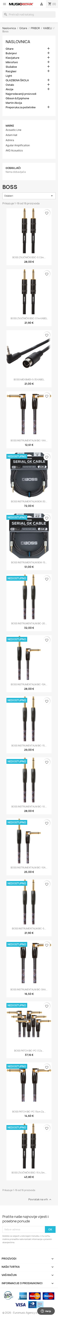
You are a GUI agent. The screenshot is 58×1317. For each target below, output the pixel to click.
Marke (10, 125)
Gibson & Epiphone (17, 98)
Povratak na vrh (40, 1199)
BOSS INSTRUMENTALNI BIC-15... (29, 745)
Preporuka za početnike (21, 107)
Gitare (10, 49)
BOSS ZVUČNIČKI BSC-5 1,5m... (29, 257)
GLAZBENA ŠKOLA (17, 80)
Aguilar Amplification (18, 145)
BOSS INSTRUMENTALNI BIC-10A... (29, 867)
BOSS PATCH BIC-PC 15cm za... (29, 1111)
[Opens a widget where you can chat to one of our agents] (46, 1311)
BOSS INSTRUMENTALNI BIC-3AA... (29, 989)
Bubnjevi (11, 53)
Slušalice (11, 67)
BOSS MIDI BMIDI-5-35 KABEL (29, 379)
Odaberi (29, 196)
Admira (10, 140)
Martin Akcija (14, 103)
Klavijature (12, 58)
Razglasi (11, 71)
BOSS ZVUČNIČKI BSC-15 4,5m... (29, 1172)
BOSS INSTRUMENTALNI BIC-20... (29, 623)
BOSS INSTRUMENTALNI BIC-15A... (29, 684)
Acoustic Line (13, 130)
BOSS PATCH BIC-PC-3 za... (29, 1050)
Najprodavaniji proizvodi (21, 94)
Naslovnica (18, 41)
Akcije (9, 89)
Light (9, 76)
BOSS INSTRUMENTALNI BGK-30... (29, 501)
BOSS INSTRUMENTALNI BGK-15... (29, 562)
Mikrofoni (12, 62)
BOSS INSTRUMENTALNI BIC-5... (29, 928)
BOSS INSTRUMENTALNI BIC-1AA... (29, 440)
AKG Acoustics (14, 150)
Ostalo (10, 85)
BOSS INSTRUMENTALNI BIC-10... (29, 806)
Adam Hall (11, 135)
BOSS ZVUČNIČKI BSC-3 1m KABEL (29, 318)
